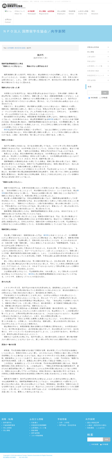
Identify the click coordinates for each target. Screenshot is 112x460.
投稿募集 (90, 428)
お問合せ (8, 21)
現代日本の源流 (20, 48)
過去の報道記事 (93, 422)
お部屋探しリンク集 (94, 66)
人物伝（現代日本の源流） (97, 425)
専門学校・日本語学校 (67, 425)
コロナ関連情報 (37, 435)
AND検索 (94, 98)
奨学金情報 (91, 80)
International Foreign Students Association (27, 455)
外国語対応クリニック (95, 75)
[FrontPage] (8, 11)
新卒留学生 (7, 422)
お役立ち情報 (83, 12)
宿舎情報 (34, 430)
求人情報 (6, 430)
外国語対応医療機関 (38, 425)
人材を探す (91, 57)
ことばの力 (100, 428)
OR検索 (105, 98)
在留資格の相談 (93, 71)
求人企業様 (61, 12)
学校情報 (72, 12)
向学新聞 (58, 31)
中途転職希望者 (9, 425)
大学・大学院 (64, 422)
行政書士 (34, 422)
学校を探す (91, 61)
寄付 (94, 12)
